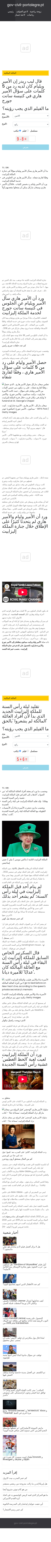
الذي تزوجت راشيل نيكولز (13, 1020)
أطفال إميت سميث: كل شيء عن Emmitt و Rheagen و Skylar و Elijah (23, 1458)
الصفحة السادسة (18, 614)
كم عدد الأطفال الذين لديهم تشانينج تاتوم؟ (21, 1284)
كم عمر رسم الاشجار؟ (13, 1509)
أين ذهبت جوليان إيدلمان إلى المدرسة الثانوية (23, 1504)
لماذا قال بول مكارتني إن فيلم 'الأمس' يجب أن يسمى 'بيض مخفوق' (23, 1339)
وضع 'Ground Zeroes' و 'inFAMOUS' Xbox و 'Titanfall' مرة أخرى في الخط (25, 1412)
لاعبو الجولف (22, 11)
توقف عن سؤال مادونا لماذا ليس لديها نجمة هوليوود (22, 1356)
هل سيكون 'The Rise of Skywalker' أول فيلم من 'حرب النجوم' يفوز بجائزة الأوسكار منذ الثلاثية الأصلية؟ (25, 1267)
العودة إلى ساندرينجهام (15, 1216)
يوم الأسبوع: (5, 115)
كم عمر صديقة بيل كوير (12, 918)
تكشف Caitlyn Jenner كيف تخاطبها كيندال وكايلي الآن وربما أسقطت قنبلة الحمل (23, 1302)
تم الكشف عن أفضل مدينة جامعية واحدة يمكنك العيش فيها (24, 1373)
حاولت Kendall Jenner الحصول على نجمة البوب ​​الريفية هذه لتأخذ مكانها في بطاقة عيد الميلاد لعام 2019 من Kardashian (25, 1321)
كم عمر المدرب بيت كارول (15, 1478)
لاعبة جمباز (20, 14)
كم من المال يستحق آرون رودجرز (17, 1158)
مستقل (7, 938)
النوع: (4, 123)
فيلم (24, 130)
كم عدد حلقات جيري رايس (14, 345)
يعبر (5, 1017)
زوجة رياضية (35, 11)
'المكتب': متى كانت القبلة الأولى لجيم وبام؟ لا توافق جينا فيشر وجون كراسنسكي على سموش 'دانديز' (24, 1393)
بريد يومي (36, 354)
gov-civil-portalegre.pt (25, 5)
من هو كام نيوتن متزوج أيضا (15, 1489)
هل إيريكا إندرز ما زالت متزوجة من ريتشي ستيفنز (25, 1483)
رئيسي (11, 11)
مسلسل (34, 130)
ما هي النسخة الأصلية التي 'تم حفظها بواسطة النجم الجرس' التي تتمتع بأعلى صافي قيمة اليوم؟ (25, 1429)
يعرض (25, 147)
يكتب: (16, 130)
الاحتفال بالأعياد (18, 868)
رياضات (30, 14)
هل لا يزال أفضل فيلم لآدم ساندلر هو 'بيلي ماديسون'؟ (21, 1248)
